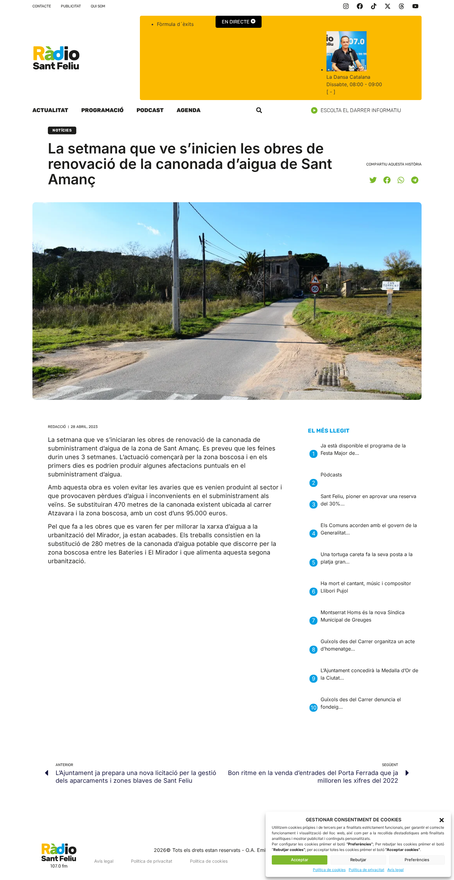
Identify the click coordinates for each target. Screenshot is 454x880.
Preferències (417, 859)
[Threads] (401, 6)
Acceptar (299, 859)
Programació (102, 110)
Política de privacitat (366, 869)
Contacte (41, 6)
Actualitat (50, 110)
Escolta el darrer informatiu (361, 110)
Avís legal (395, 869)
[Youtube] (415, 6)
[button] (442, 820)
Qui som (98, 6)
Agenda (188, 110)
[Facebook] (360, 6)
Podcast (150, 110)
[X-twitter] (387, 6)
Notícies (62, 130)
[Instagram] (346, 6)
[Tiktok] (374, 6)
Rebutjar (358, 859)
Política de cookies (329, 869)
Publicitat (71, 6)
